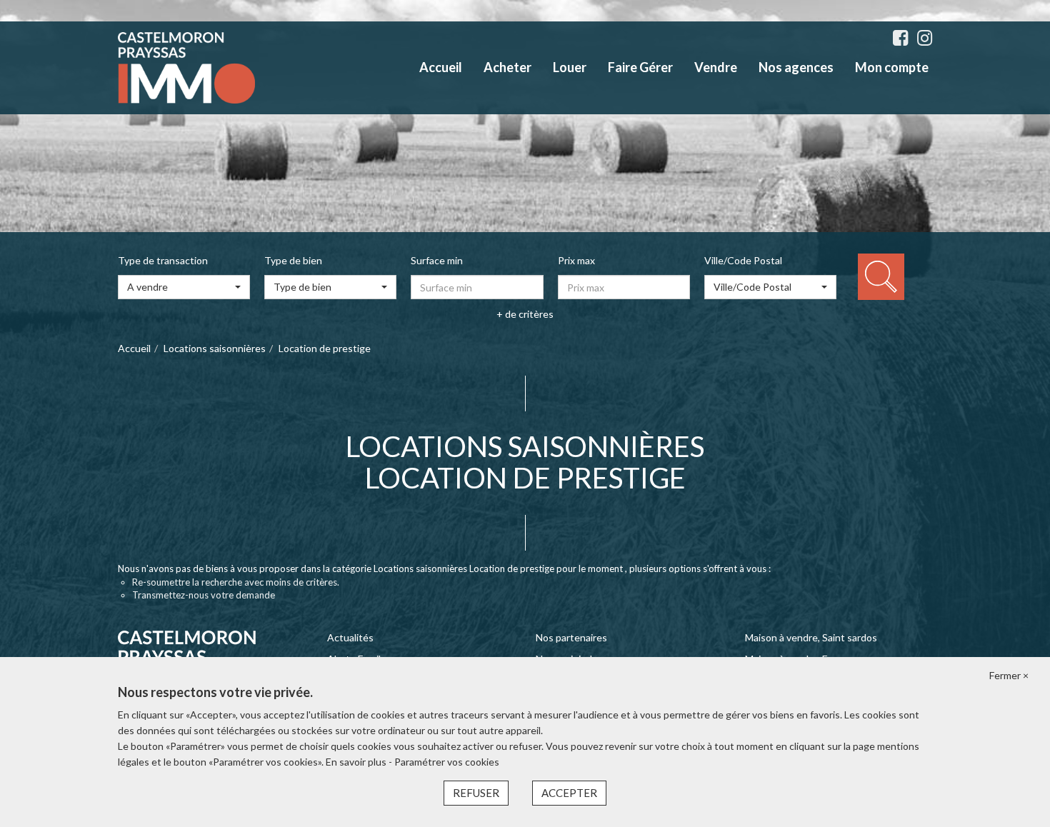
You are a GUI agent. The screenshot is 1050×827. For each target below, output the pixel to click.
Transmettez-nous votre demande (203, 595)
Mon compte (892, 67)
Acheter (507, 67)
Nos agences (796, 67)
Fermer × (1009, 675)
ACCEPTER (569, 792)
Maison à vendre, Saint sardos (811, 637)
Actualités (350, 637)
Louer (569, 67)
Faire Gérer (640, 67)
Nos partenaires (571, 637)
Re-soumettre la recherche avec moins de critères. (235, 582)
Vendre (715, 67)
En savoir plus (357, 762)
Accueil (440, 67)
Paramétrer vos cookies (446, 762)
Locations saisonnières (215, 348)
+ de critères (525, 314)
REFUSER (476, 792)
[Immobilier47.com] (186, 67)
